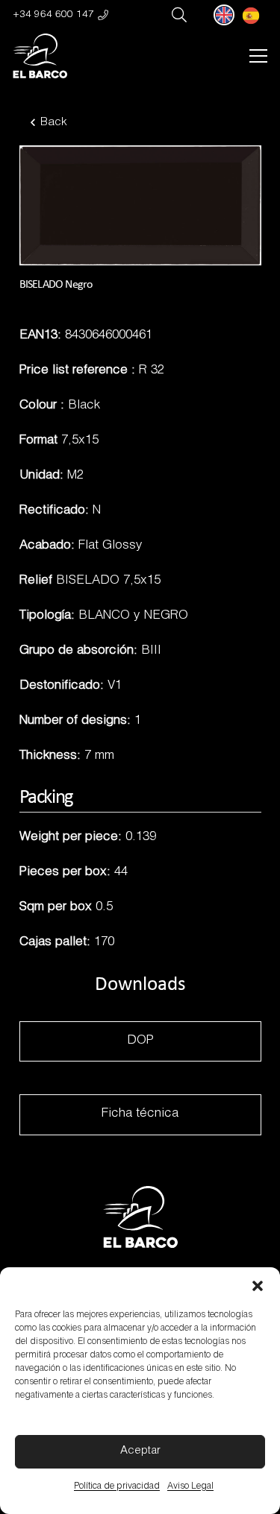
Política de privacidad (117, 1486)
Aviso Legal (190, 1486)
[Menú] (258, 56)
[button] (257, 1285)
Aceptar (140, 1451)
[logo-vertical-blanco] (40, 56)
